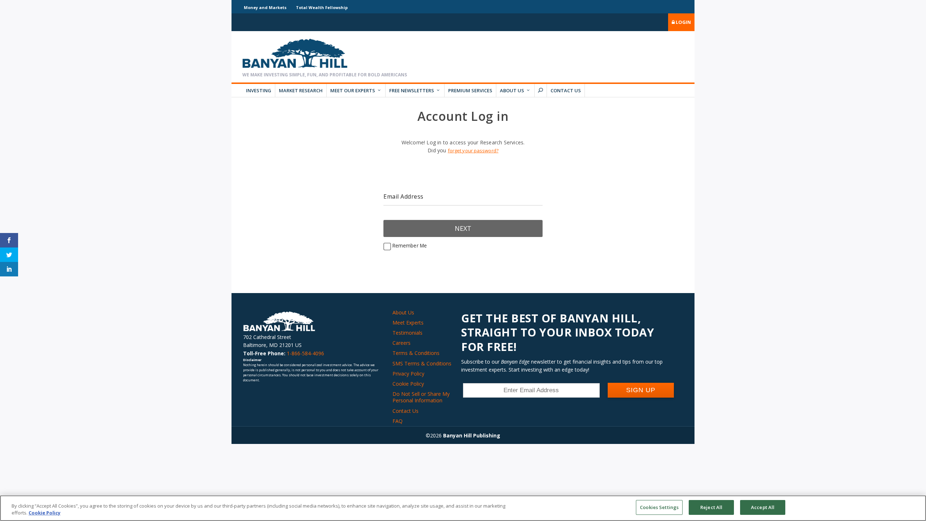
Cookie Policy (408, 383)
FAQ (397, 421)
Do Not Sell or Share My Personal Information (421, 397)
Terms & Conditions (415, 353)
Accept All (762, 507)
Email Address (403, 196)
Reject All (711, 507)
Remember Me (409, 245)
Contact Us (566, 90)
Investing (258, 90)
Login (683, 22)
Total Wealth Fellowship (322, 7)
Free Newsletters (411, 90)
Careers (401, 342)
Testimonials (407, 332)
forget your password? (473, 150)
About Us (512, 90)
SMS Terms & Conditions (421, 363)
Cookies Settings (659, 507)
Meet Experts (408, 322)
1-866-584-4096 (305, 353)
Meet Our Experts (352, 90)
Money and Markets (265, 7)
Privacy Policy (408, 373)
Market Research (301, 90)
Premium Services (470, 90)
